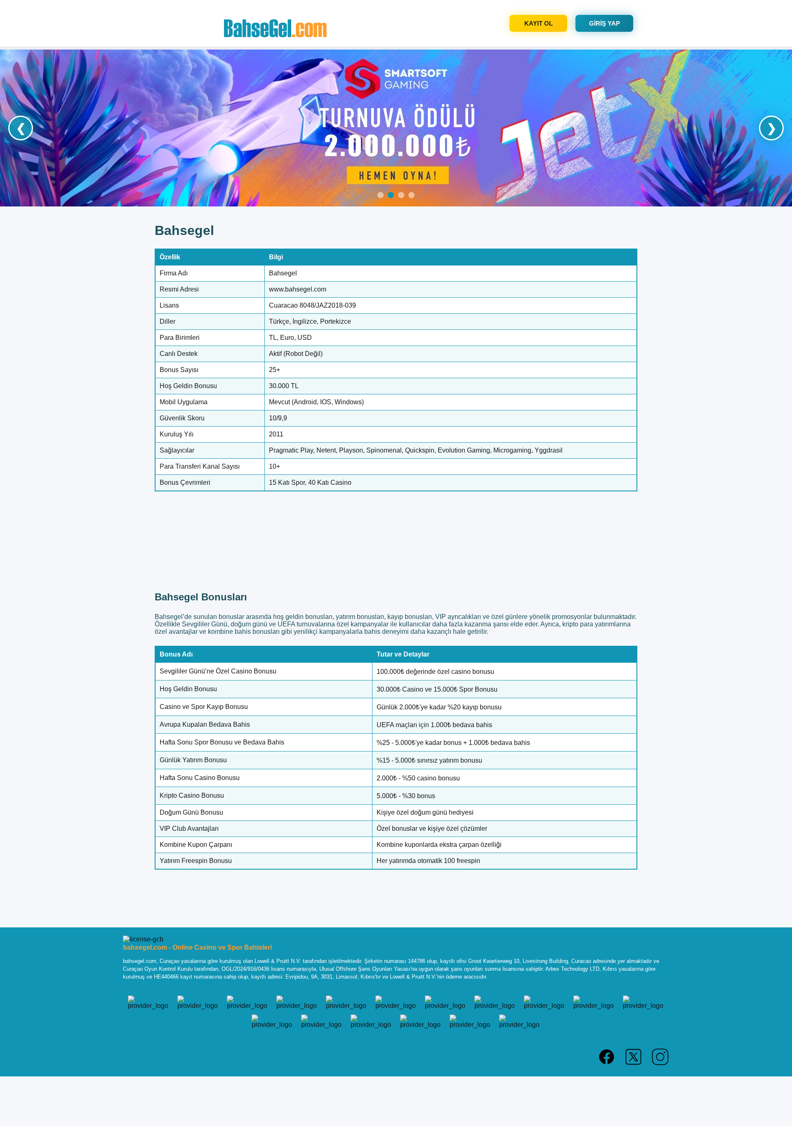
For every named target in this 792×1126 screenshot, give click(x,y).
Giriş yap (604, 23)
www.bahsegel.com (297, 289)
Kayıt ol (538, 23)
